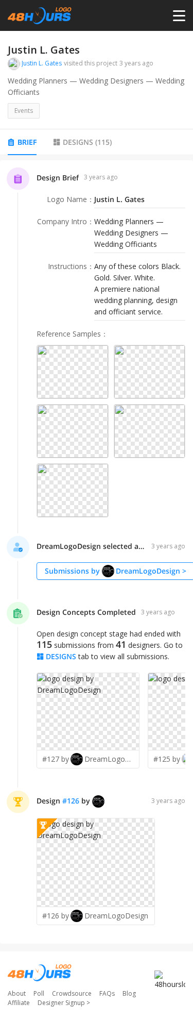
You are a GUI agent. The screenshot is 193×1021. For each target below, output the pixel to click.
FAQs (107, 993)
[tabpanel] (96, 552)
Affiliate (19, 1002)
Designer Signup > (64, 1002)
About (17, 993)
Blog (129, 993)
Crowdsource (72, 993)
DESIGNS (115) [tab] (87, 142)
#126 (70, 801)
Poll (38, 993)
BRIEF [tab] (27, 142)
